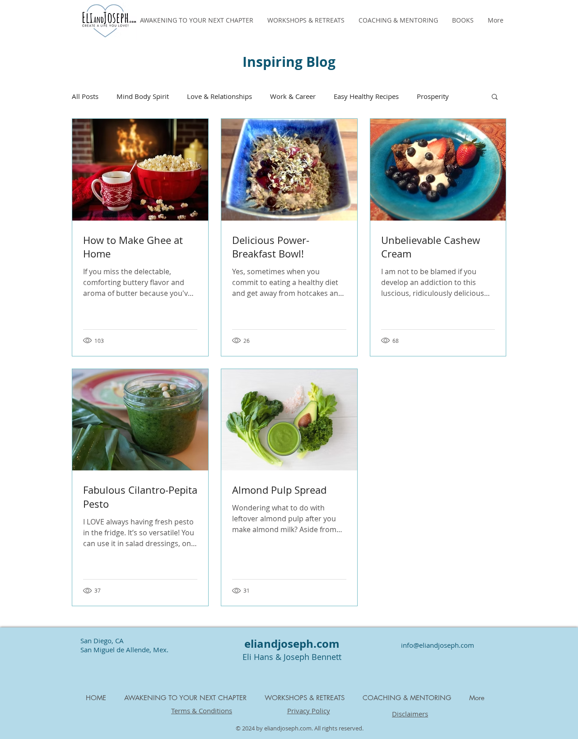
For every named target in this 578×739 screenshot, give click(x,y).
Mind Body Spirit (143, 96)
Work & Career (293, 96)
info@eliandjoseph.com (437, 645)
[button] (494, 97)
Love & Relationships (219, 96)
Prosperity (433, 96)
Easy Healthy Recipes (366, 96)
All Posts (85, 96)
